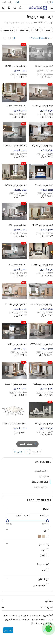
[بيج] (43, 536)
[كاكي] (39, 536)
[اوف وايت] (47, 536)
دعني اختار (48, 630)
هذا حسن (8, 630)
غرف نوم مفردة (41, 487)
